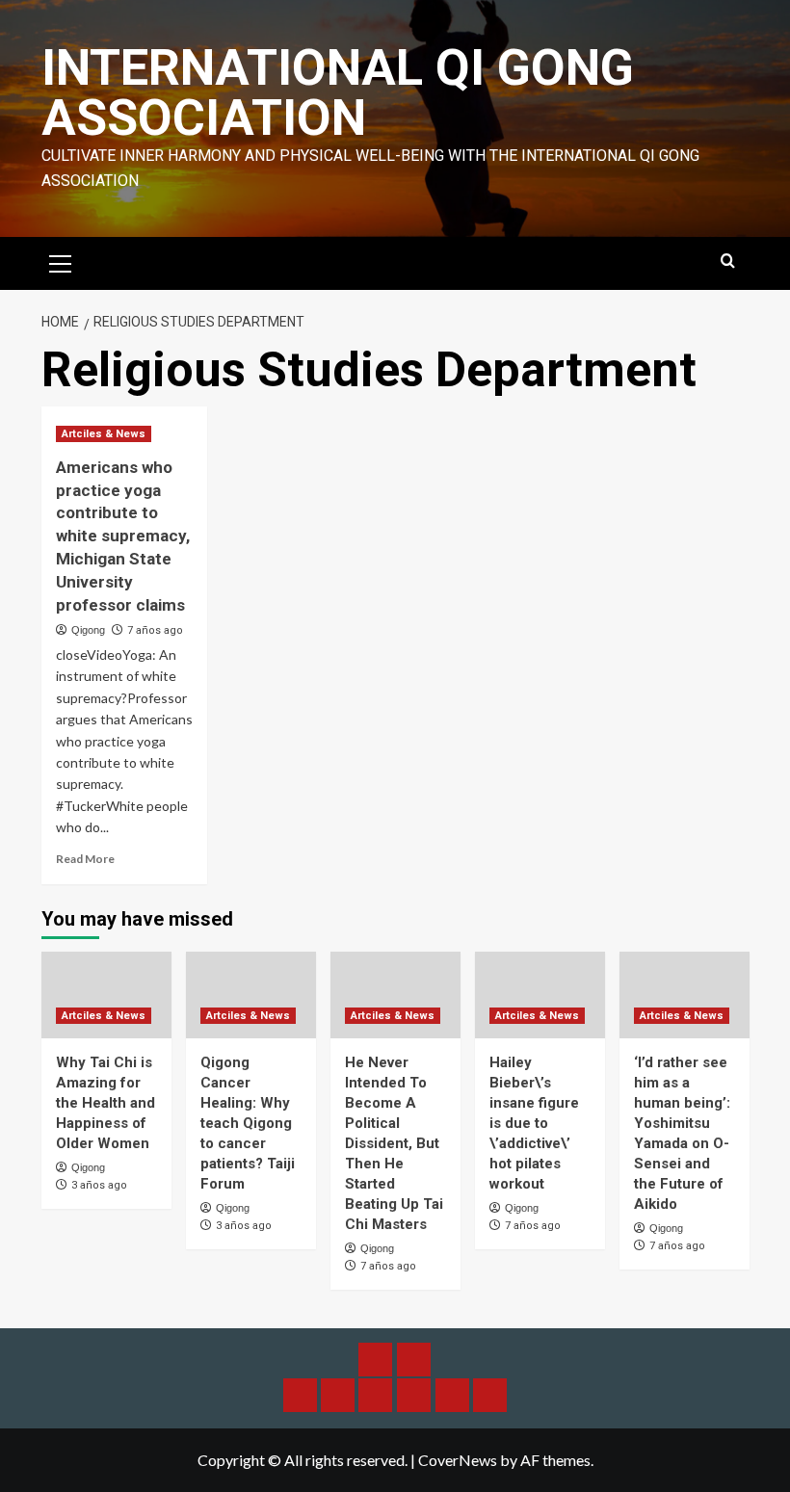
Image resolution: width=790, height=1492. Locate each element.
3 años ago (99, 1185)
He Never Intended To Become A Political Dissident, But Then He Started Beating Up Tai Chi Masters (394, 1143)
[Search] (728, 261)
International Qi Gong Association (337, 93)
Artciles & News (103, 434)
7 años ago (155, 630)
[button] (60, 261)
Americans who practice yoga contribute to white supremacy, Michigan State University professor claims (123, 536)
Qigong (88, 630)
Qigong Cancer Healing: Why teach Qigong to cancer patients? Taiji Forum (247, 1123)
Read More (85, 858)
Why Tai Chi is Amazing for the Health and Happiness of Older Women (105, 1103)
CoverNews (457, 1460)
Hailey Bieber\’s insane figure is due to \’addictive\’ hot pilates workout (534, 1123)
